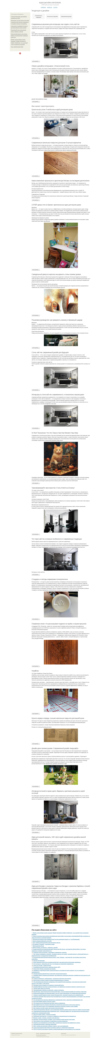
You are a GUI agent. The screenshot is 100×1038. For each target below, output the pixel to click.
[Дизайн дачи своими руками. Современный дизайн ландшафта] (61, 775)
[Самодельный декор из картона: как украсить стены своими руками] (61, 301)
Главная (43, 7)
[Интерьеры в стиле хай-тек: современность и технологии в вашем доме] (61, 416)
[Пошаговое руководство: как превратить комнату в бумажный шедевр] (61, 340)
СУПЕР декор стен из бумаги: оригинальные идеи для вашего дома (56, 205)
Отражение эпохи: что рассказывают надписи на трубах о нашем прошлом (59, 624)
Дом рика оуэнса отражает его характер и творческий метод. (48, 985)
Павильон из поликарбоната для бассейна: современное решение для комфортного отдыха (56, 1022)
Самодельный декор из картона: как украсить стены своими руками (56, 274)
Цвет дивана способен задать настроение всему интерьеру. (48, 1008)
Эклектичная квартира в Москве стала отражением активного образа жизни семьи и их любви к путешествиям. (61, 1009)
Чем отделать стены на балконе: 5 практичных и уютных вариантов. (50, 1021)
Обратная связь (63, 1033)
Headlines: (35, 671)
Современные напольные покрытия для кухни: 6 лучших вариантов (56, 143)
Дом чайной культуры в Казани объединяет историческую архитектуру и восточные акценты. (56, 1005)
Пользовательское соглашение (45, 1033)
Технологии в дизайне (52, 16)
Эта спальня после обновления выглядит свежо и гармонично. (49, 1003)
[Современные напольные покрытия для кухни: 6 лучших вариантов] (61, 163)
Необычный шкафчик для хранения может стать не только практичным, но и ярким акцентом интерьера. (59, 993)
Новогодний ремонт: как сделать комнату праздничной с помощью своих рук (19, 35)
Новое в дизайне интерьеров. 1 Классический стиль (51, 66)
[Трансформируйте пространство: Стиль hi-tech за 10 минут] (61, 521)
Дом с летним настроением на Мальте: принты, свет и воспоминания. (50, 1026)
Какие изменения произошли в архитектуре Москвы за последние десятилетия (60, 181)
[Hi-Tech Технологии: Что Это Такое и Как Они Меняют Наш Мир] (61, 459)
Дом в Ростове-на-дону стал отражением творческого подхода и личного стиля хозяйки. (55, 1006)
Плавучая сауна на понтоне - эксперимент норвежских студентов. (50, 952)
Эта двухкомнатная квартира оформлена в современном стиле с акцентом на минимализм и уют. (58, 1000)
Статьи (55, 7)
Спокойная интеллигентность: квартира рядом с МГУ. (46, 967)
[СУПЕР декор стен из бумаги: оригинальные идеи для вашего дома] (61, 245)
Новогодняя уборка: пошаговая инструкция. (44, 969)
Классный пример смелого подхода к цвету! (44, 1001)
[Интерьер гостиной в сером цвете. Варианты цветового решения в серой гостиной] (61, 812)
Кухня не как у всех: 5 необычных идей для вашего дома (52, 110)
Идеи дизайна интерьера (50, 2)
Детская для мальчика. (39, 960)
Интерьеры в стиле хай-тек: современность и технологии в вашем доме (58, 395)
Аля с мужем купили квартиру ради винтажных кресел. (46, 942)
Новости (49, 7)
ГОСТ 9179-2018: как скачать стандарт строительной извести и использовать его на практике (56, 1029)
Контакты (37, 1033)
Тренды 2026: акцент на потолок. (41, 988)
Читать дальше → (35, 61)
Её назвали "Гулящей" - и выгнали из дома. (44, 944)
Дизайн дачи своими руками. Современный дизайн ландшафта (55, 748)
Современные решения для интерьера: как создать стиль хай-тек (55, 24)
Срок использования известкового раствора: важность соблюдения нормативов (53, 1027)
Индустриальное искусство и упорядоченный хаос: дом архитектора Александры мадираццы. (57, 962)
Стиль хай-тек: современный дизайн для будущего (50, 352)
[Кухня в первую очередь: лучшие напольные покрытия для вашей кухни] (61, 735)
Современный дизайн (66, 16)
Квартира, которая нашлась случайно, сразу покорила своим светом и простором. (54, 1019)
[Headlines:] (61, 700)
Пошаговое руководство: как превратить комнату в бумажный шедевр (57, 320)
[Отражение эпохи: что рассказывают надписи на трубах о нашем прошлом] (61, 652)
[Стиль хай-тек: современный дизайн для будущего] (61, 377)
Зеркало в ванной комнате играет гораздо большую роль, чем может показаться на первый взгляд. (58, 995)
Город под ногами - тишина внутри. (42, 965)
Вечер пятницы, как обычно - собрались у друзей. (45, 947)
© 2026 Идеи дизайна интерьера (16, 1033)
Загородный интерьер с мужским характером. (45, 1024)
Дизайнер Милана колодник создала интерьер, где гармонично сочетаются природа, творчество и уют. (59, 987)
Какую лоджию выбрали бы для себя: (42, 941)
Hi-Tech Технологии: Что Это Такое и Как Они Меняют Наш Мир (55, 433)
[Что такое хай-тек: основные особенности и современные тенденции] (61, 559)
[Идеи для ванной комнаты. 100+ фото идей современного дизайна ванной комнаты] (61, 867)
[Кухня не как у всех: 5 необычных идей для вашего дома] (61, 127)
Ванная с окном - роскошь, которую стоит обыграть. (46, 1018)
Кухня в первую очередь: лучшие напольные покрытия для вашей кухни (58, 718)
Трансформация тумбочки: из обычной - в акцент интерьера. (48, 990)
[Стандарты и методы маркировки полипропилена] (61, 604)
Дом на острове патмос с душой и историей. (44, 1014)
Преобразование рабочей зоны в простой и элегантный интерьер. (50, 973)
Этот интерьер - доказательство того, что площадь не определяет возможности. (53, 964)
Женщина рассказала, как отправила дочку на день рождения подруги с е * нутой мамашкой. (56, 939)
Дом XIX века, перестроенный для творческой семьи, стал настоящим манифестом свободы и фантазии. (60, 991)
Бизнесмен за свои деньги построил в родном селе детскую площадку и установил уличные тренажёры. (20, 22)
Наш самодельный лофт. (17, 46)
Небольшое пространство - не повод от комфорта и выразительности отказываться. (54, 1016)
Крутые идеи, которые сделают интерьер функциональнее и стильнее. (51, 980)
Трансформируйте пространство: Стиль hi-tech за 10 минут (53, 488)
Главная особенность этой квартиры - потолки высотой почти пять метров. (52, 978)
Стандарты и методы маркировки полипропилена (50, 579)
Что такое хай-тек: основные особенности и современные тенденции (57, 539)
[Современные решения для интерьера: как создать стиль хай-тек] (61, 47)
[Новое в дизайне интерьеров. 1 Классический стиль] (61, 86)
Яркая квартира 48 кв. (38, 946)
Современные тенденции (38, 16)
